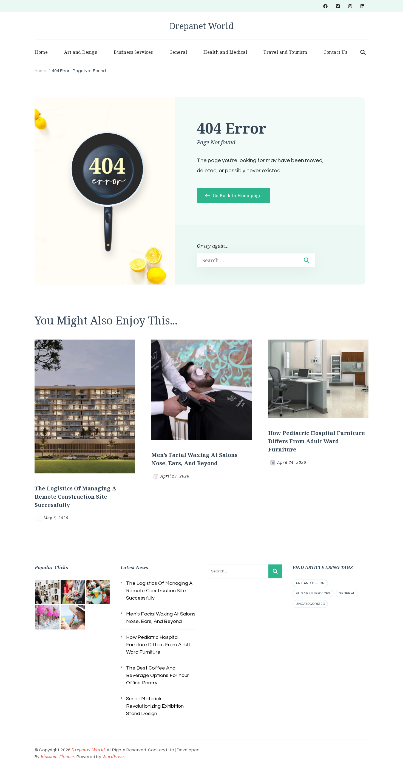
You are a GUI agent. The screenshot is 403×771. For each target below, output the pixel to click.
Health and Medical (225, 52)
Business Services (133, 52)
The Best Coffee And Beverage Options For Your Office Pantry (157, 675)
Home (41, 52)
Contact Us (335, 52)
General (178, 52)
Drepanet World (201, 26)
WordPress (113, 756)
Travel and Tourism (285, 52)
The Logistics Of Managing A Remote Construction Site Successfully (75, 497)
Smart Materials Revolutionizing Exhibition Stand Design (155, 706)
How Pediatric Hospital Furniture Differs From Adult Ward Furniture (316, 441)
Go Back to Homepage (236, 196)
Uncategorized (310, 604)
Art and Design (80, 52)
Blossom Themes (58, 756)
